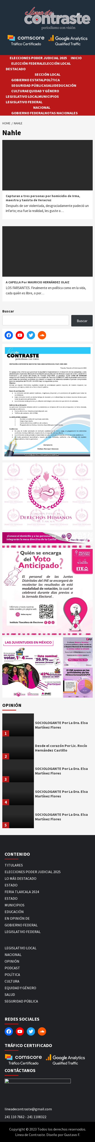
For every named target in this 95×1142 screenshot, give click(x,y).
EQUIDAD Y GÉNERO (43, 91)
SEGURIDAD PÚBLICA (28, 85)
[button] (32, 667)
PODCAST (12, 968)
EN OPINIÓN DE (17, 918)
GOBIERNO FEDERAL (28, 113)
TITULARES (14, 865)
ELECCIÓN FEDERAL (27, 63)
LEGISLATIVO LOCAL (22, 96)
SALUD (51, 85)
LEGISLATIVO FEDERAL (24, 102)
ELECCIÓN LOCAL (57, 63)
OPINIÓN (12, 961)
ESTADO (11, 885)
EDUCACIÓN (66, 85)
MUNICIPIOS (48, 96)
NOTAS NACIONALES (61, 113)
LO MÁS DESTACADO (20, 878)
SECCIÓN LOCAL (47, 74)
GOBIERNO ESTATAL (27, 80)
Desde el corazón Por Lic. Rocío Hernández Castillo (61, 748)
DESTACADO (16, 69)
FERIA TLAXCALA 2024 (22, 891)
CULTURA (19, 91)
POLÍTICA (52, 80)
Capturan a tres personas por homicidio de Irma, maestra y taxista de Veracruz (43, 198)
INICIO (76, 58)
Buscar (8, 311)
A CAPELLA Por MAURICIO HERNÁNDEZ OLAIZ (37, 282)
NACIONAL (41, 107)
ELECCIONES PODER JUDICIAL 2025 (38, 58)
